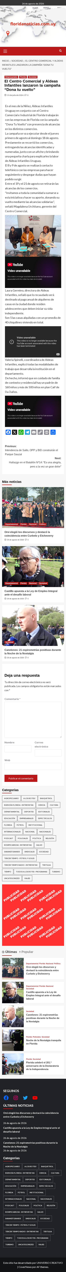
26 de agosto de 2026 (15, 540)
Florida (23, 77)
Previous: (31, 450)
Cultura (54, 805)
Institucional (35, 825)
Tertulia (46, 865)
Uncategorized (12, 878)
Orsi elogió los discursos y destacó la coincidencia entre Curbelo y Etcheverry (42, 970)
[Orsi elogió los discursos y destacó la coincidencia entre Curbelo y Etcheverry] (33, 507)
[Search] (60, 51)
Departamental (11, 524)
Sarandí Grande (12, 852)
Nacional (33, 524)
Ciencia (41, 805)
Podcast (8, 838)
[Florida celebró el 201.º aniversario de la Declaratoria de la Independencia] (13, 1063)
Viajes (27, 878)
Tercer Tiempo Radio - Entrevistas (20, 865)
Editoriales (44, 812)
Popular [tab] (27, 952)
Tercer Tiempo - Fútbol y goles (19, 858)
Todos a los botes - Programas (31, 872)
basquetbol (46, 798)
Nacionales (45, 832)
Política (42, 524)
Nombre (9, 742)
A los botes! (29, 798)
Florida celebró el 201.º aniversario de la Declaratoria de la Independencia (42, 1065)
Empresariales (11, 77)
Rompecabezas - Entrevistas (18, 845)
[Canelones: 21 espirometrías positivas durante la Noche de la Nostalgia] (33, 625)
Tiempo (7, 872)
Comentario (12, 698)
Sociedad (33, 77)
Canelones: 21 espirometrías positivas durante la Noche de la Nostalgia (42, 1018)
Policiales (23, 838)
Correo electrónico (41, 744)
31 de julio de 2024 (15, 95)
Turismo (56, 872)
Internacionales (12, 832)
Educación (9, 818)
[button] (5, 51)
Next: (35, 462)
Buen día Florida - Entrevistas (18, 805)
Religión (50, 838)
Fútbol (20, 825)
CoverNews (25, 1266)
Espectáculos (45, 818)
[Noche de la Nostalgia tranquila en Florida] (13, 1039)
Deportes (29, 812)
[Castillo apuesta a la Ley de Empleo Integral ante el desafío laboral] (33, 566)
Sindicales (30, 852)
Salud (39, 845)
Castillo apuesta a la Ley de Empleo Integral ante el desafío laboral (43, 995)
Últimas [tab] (10, 952)
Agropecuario (11, 798)
